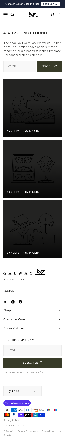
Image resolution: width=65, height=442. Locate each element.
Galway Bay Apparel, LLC (30, 431)
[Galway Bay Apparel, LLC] (32, 14)
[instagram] (20, 302)
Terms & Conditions (14, 425)
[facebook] (13, 302)
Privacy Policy (11, 420)
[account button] (53, 14)
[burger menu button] (5, 14)
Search (47, 66)
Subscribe (30, 362)
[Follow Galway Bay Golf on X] (5, 302)
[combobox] (19, 66)
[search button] (12, 14)
